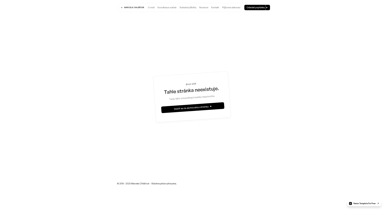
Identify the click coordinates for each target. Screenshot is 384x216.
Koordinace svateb (167, 7)
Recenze (203, 7)
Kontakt (215, 7)
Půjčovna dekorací (231, 7)
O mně (151, 7)
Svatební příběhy (188, 7)
